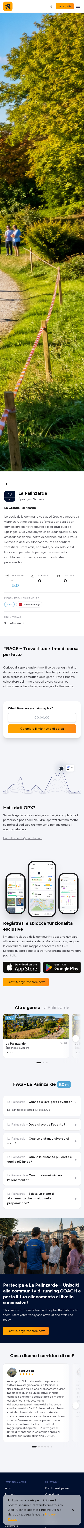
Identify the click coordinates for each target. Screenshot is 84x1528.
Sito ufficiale (12, 623)
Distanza (18, 575)
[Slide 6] (51, 1446)
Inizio (8, 1488)
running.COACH (15, 1482)
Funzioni (10, 1494)
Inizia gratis (65, 6)
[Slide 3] (46, 1062)
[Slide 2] (43, 1062)
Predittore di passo (57, 1488)
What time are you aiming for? (30, 708)
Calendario (52, 1494)
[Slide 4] (45, 1446)
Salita (42, 575)
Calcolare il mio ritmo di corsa (42, 728)
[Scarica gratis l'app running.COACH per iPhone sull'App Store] (22, 967)
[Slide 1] (39, 1062)
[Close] (73, 1510)
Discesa (69, 575)
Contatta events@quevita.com (22, 838)
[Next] (75, 1038)
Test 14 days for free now (26, 982)
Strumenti (52, 1482)
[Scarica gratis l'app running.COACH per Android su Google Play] (62, 967)
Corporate (11, 1525)
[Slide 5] (48, 1446)
